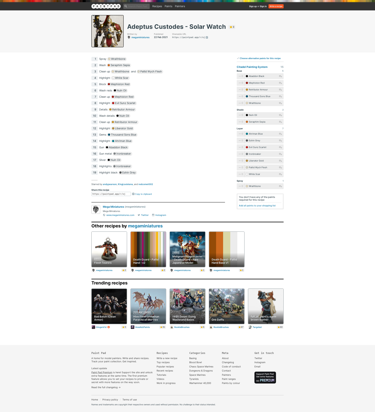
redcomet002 (145, 184)
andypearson (110, 184)
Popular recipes (165, 366)
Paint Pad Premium (101, 372)
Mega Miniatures (113, 206)
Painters (180, 6)
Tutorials (161, 374)
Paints (168, 6)
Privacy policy (110, 399)
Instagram (160, 215)
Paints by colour (231, 383)
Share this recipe (100, 190)
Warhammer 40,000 (200, 383)
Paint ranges (229, 378)
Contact (226, 370)
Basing (193, 358)
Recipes (157, 6)
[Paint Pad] (106, 6)
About (225, 358)
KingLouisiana (125, 184)
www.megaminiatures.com (120, 215)
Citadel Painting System (252, 66)
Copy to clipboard (143, 194)
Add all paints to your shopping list (257, 205)
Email (257, 366)
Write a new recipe (167, 358)
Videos (160, 378)
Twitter (145, 215)
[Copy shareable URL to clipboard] (206, 37)
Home (94, 399)
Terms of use (129, 399)
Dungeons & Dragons (201, 370)
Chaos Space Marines (201, 366)
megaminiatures (145, 225)
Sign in (263, 6)
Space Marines (197, 374)
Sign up (253, 6)
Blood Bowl (195, 362)
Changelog (228, 362)
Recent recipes (165, 370)
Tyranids (194, 378)
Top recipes (163, 362)
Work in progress (166, 383)
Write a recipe (276, 6)
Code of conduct (231, 366)
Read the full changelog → (106, 387)
